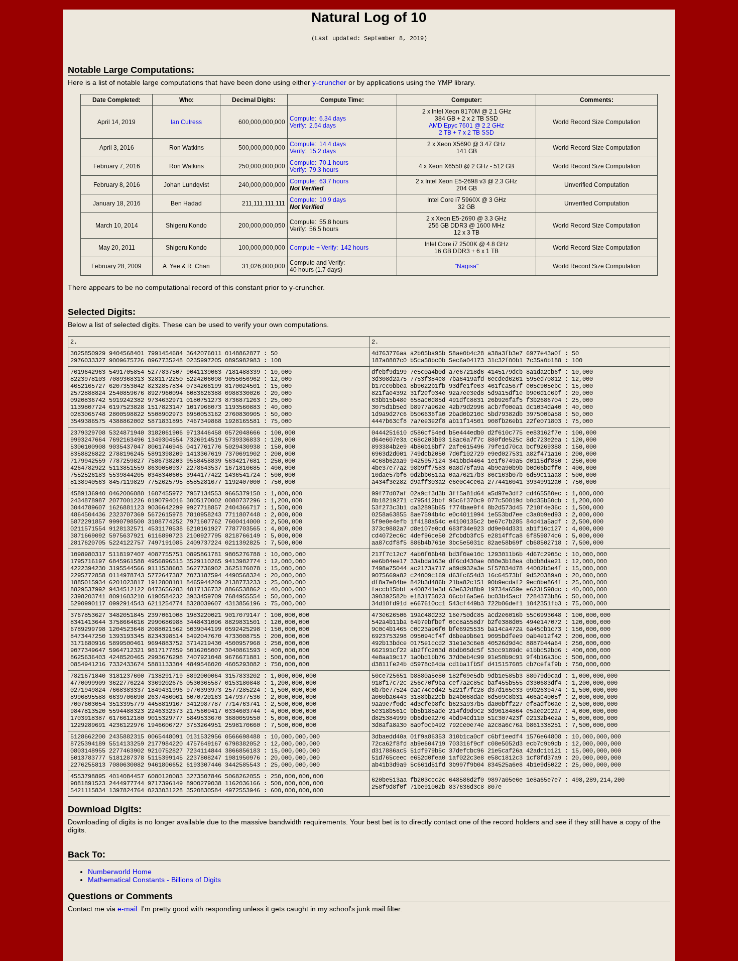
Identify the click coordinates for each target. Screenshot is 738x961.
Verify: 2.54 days (313, 125)
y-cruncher (329, 82)
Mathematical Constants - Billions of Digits (154, 880)
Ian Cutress (186, 122)
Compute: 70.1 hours (319, 162)
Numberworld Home (120, 872)
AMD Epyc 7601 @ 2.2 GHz (466, 125)
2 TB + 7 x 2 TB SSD (466, 132)
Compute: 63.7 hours (319, 181)
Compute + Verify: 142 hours (329, 247)
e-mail (127, 909)
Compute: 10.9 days (318, 199)
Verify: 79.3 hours (314, 169)
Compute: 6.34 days (318, 118)
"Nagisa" (466, 266)
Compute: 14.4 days (318, 144)
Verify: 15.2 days (313, 151)
